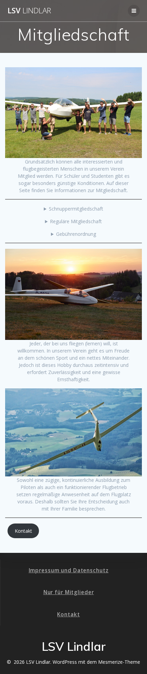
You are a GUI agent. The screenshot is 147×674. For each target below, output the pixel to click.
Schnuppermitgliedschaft (76, 208)
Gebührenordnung (76, 234)
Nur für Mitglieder (68, 592)
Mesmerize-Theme (119, 662)
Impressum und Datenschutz (69, 570)
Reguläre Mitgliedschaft (76, 221)
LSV (29, 10)
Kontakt (23, 531)
